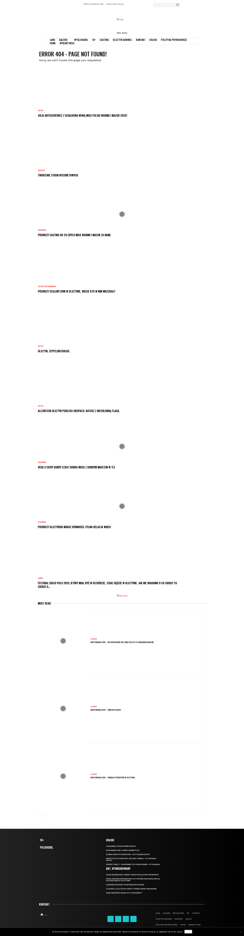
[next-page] (44, 814)
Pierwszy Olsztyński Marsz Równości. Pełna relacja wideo (74, 527)
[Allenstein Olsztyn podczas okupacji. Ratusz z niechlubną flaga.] (122, 390)
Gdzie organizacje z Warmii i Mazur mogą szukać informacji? (132, 875)
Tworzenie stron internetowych (58, 175)
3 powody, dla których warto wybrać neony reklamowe (131, 889)
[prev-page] (39, 814)
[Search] (177, 5)
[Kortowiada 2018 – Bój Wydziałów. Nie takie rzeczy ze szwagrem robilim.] (63, 641)
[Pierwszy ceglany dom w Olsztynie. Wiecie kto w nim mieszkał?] (122, 270)
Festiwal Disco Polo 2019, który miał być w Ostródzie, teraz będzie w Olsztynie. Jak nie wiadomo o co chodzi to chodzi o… (107, 585)
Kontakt (44, 904)
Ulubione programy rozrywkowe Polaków (125, 885)
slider (94, 639)
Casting (42, 230)
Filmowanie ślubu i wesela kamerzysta (122, 850)
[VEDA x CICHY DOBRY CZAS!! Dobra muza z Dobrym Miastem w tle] (122, 446)
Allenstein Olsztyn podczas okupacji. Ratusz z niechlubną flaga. (79, 411)
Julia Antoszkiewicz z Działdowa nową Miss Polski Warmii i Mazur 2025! (82, 115)
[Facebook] (110, 919)
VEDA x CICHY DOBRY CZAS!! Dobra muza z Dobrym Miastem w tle (76, 467)
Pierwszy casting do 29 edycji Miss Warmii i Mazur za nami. (74, 235)
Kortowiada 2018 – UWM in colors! (106, 709)
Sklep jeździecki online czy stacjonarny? (124, 893)
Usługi (41, 170)
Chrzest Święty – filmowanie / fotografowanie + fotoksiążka (133, 864)
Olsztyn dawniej (47, 286)
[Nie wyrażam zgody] (240, 932)
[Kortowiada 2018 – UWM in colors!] (63, 708)
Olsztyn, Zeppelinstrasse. (54, 351)
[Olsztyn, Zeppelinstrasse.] (122, 330)
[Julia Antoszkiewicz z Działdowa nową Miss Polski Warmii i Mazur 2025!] (122, 95)
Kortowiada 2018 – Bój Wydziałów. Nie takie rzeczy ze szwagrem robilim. (122, 642)
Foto (40, 110)
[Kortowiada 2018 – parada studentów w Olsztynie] (63, 776)
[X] (126, 919)
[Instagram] (118, 919)
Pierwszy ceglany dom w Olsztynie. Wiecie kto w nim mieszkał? (76, 291)
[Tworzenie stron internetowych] (122, 154)
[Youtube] (133, 919)
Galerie (42, 462)
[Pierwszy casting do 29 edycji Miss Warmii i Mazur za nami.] (122, 214)
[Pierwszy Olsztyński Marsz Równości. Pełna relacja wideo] (122, 506)
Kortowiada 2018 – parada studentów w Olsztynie (113, 777)
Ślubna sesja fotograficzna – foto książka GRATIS (128, 854)
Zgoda (188, 932)
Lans (40, 578)
